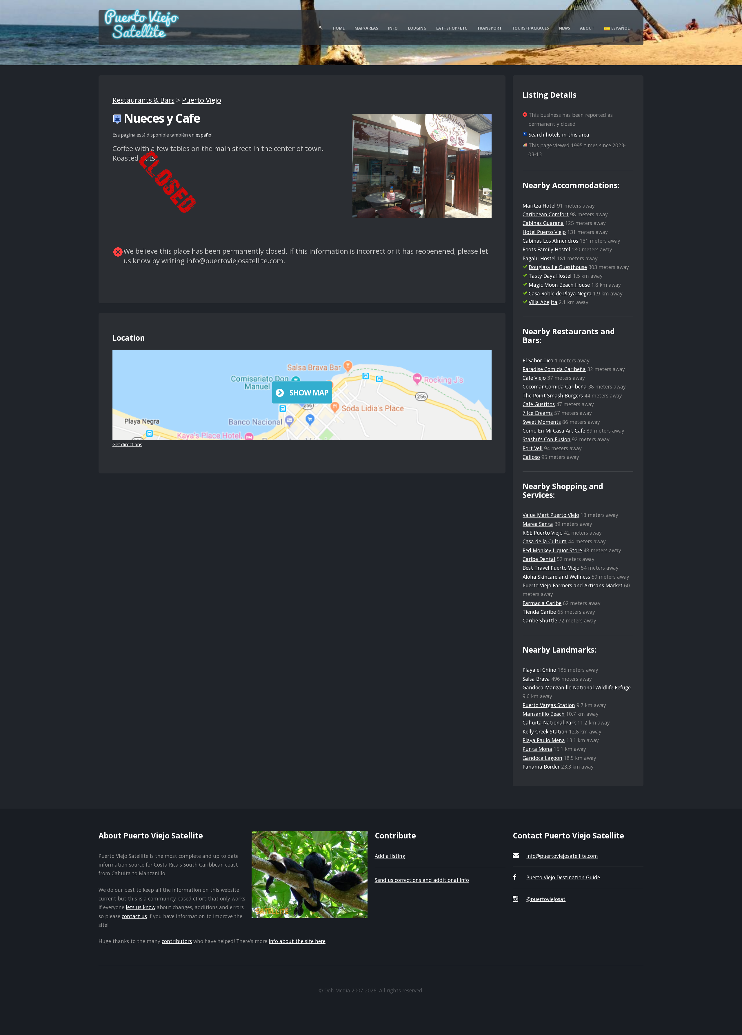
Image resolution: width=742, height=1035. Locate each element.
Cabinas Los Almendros (550, 240)
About (587, 28)
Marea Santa (538, 523)
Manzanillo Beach (544, 713)
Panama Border (541, 766)
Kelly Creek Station (545, 731)
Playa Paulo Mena (544, 740)
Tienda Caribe (539, 611)
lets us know (140, 907)
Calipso (531, 456)
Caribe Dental (539, 558)
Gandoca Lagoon (542, 757)
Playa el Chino (539, 669)
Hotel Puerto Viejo (544, 231)
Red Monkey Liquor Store (552, 550)
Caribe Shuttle (540, 620)
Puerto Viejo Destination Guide (563, 877)
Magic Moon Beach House (559, 284)
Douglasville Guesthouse (558, 267)
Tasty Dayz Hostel (550, 275)
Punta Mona (537, 748)
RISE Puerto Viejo (543, 532)
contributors (177, 941)
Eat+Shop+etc (451, 28)
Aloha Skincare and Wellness (556, 576)
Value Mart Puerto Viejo (551, 514)
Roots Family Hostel (546, 249)
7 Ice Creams (538, 412)
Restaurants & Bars (143, 100)
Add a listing (390, 855)
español (204, 135)
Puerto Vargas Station (549, 705)
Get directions (127, 444)
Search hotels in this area (559, 134)
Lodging (417, 28)
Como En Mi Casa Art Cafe (554, 430)
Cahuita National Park (549, 722)
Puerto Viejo (201, 100)
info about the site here (297, 941)
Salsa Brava (536, 678)
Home (339, 28)
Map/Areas (366, 28)
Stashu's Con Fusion (546, 439)
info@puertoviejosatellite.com (562, 855)
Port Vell (533, 448)
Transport (489, 28)
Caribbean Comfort (546, 214)
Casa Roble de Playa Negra (560, 293)
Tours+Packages (530, 28)
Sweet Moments (542, 421)
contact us (134, 916)
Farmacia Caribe (542, 603)
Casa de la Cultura (545, 541)
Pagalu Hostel (539, 258)
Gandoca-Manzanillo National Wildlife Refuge (577, 687)
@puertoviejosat (545, 899)
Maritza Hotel (539, 205)
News (564, 28)
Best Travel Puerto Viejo (551, 567)
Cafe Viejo (534, 377)
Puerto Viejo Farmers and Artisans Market (573, 585)
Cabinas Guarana (543, 222)
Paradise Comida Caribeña (554, 369)
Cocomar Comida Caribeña (555, 386)
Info (393, 28)
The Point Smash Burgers (553, 395)
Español (620, 28)
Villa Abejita (543, 302)
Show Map (309, 392)
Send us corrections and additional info (422, 879)
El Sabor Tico (538, 360)
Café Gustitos (539, 404)
